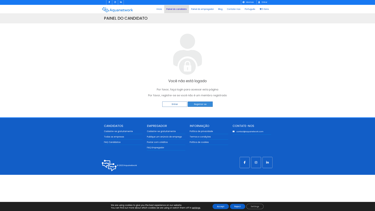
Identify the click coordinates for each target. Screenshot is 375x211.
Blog (220, 9)
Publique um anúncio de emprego (164, 136)
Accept (220, 206)
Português (250, 9)
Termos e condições (200, 136)
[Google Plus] (256, 162)
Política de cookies (199, 142)
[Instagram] (115, 2)
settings (196, 207)
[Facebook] (109, 2)
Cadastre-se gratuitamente (118, 131)
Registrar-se (200, 104)
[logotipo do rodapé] (109, 165)
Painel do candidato (176, 9)
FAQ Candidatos (112, 142)
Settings (255, 206)
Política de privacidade (201, 131)
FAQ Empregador (155, 147)
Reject (237, 206)
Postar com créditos (157, 142)
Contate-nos (233, 9)
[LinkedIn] (121, 2)
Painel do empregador (202, 9)
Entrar (264, 2)
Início (159, 9)
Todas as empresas (114, 136)
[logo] (117, 8)
